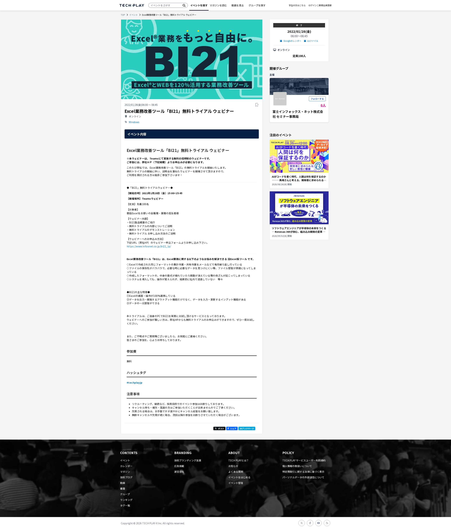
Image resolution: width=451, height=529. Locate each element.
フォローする (317, 98)
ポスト (221, 428)
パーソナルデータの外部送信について (303, 477)
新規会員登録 (325, 5)
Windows (134, 122)
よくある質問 (235, 471)
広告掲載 (179, 466)
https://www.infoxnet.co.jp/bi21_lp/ (149, 246)
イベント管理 (235, 483)
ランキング (126, 500)
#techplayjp (135, 382)
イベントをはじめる (239, 477)
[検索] (184, 5)
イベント (133, 14)
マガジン (125, 471)
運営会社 (179, 471)
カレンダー (126, 466)
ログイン (312, 5)
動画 (122, 483)
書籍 (122, 488)
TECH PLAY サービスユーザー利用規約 (304, 460)
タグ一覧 (125, 505)
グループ (125, 494)
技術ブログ (126, 477)
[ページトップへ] (131, 5)
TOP (123, 14)
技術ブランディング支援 (187, 460)
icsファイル (312, 40)
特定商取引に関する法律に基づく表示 (303, 471)
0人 (323, 105)
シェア (233, 428)
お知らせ (233, 466)
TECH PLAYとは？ (238, 460)
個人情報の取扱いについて (297, 466)
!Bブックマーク (247, 428)
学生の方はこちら (297, 5)
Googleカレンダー (292, 40)
